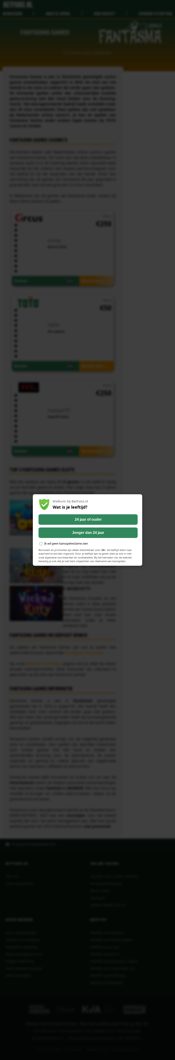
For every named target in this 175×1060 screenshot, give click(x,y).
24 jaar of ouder (88, 519)
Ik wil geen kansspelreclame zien (66, 543)
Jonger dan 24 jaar (88, 533)
